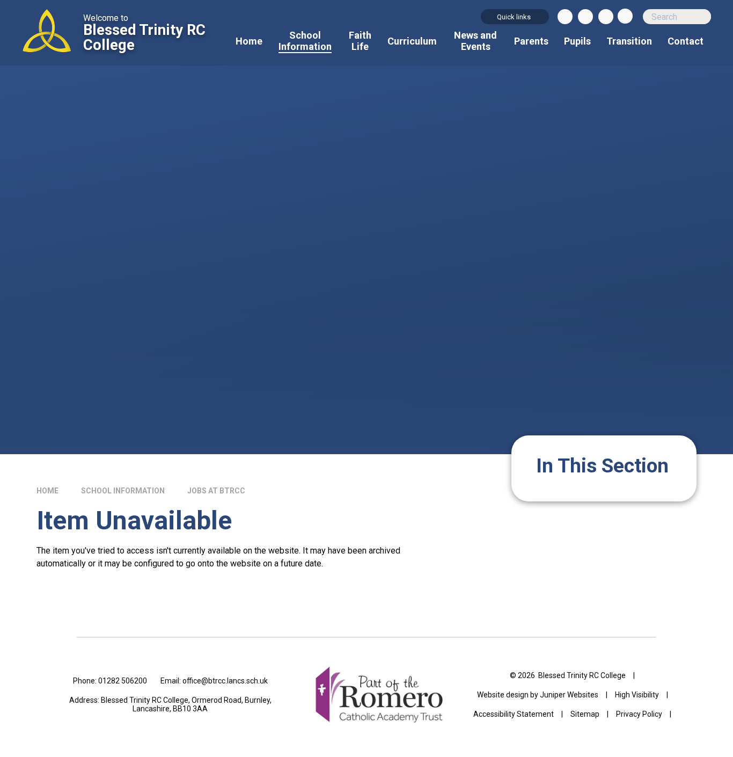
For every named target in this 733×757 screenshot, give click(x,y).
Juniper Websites (569, 694)
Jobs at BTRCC (216, 490)
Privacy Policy (639, 714)
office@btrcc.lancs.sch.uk (225, 680)
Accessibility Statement (513, 714)
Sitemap (584, 714)
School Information (123, 490)
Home (47, 490)
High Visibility (637, 694)
